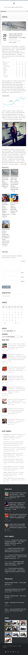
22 (9, 317)
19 (21, 315)
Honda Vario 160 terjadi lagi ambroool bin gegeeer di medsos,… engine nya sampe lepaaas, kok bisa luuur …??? (15, 449)
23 (12, 317)
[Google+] (16, 652)
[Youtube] (13, 652)
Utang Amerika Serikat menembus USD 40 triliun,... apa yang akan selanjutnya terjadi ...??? (16, 421)
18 (18, 315)
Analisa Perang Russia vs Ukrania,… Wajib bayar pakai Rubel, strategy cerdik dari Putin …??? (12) (14, 208)
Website (23, 281)
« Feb (4, 323)
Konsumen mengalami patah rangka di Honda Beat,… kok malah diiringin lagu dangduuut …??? (14, 468)
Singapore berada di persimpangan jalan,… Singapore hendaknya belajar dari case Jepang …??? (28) (17, 401)
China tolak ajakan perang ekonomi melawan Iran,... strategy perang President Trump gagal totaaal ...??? (17, 368)
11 (18, 312)
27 (3, 320)
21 (6, 317)
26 (21, 317)
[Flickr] (11, 652)
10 (15, 312)
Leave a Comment (12, 42)
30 (12, 320)
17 (15, 315)
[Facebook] (8, 652)
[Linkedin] (18, 652)
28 (6, 320)
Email (22, 277)
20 (3, 317)
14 (6, 315)
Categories (4, 336)
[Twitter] (6, 652)
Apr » (16, 323)
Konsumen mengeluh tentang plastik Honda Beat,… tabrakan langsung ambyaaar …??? (14, 474)
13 (3, 315)
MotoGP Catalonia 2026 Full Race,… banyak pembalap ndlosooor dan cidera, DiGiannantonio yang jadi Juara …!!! (14, 443)
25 (18, 317)
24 (15, 317)
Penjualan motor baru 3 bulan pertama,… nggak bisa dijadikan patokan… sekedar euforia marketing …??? (6, 210)
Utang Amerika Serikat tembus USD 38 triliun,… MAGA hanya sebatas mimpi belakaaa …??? (13, 455)
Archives (4, 330)
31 (15, 320)
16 (12, 315)
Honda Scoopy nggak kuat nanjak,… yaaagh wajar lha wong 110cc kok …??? (14, 480)
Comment (23, 261)
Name (22, 272)
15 (9, 315)
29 (9, 320)
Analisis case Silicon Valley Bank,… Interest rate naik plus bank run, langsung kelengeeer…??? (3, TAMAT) (17, 35)
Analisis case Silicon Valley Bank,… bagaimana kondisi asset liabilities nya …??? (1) (5, 182)
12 (21, 312)
